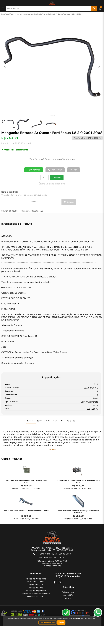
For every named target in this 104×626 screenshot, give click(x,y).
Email (74, 170)
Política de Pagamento (36, 590)
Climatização (37, 14)
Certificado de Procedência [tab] (47, 421)
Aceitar (61, 622)
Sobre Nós (68, 595)
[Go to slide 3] (52, 115)
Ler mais (52, 449)
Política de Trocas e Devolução (36, 593)
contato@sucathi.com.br (53, 557)
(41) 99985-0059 (63, 554)
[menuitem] (8, 124)
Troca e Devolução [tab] (68, 421)
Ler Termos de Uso (48, 622)
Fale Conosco (68, 592)
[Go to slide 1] (49, 115)
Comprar (57, 178)
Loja (7, 14)
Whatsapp (35, 170)
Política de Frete (36, 587)
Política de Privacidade (36, 579)
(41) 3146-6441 (43, 554)
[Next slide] (99, 67)
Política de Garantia (36, 582)
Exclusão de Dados (36, 596)
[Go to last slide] (5, 67)
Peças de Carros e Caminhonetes (21, 14)
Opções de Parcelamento (16, 150)
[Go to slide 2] (51, 115)
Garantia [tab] (30, 421)
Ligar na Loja (56, 170)
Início (3, 14)
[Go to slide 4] (54, 115)
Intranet (68, 598)
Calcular (70, 202)
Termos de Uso (36, 584)
